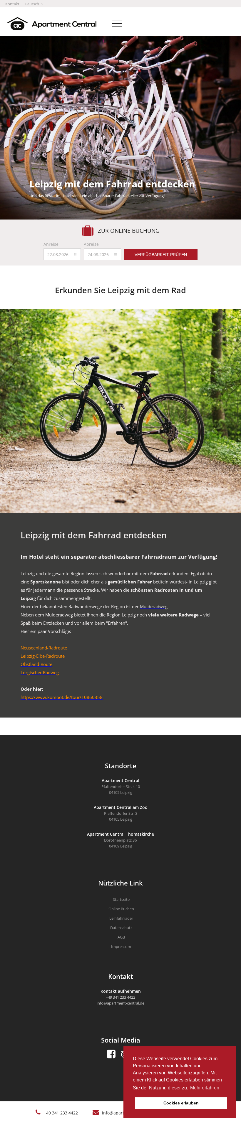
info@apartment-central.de (120, 1003)
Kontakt (12, 3)
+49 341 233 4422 (61, 1113)
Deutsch (32, 3)
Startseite (121, 899)
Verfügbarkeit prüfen (161, 254)
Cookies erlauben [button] (181, 1103)
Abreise (91, 244)
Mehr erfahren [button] (204, 1087)
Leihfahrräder (121, 918)
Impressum (121, 946)
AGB (121, 937)
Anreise (50, 244)
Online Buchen (121, 908)
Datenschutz (121, 927)
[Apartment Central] (48, 23)
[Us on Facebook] (111, 1054)
